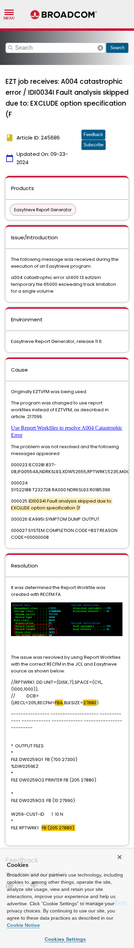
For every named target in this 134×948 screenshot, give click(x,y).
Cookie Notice (23, 925)
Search (117, 47)
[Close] (120, 857)
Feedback (93, 134)
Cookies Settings (65, 939)
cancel (100, 47)
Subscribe (93, 144)
